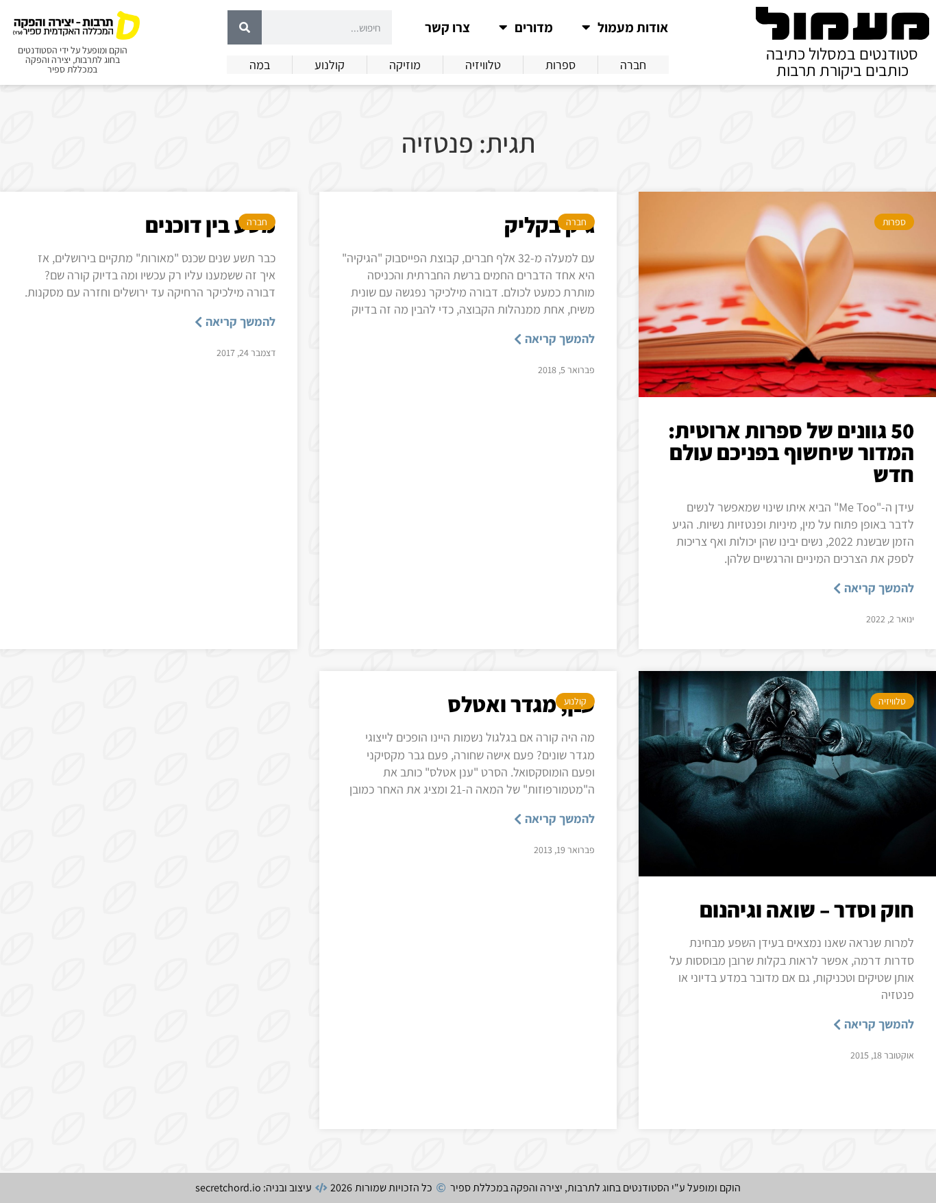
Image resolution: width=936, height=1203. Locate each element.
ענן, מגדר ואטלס (521, 703)
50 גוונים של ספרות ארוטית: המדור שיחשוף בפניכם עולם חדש (791, 452)
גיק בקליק (549, 224)
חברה (576, 222)
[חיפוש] (244, 27)
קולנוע (575, 701)
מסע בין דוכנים (210, 224)
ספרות (894, 222)
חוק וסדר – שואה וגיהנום (807, 909)
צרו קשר (447, 27)
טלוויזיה (892, 701)
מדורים (534, 27)
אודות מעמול (633, 27)
